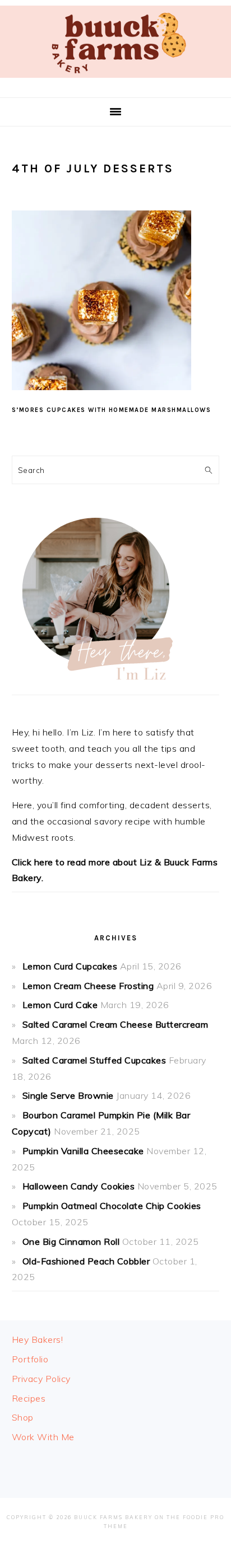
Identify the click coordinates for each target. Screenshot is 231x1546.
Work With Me (43, 1436)
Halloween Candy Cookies (78, 1186)
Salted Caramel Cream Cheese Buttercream (115, 1024)
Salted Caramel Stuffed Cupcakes (94, 1060)
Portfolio (30, 1359)
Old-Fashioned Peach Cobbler (86, 1261)
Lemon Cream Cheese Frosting (88, 985)
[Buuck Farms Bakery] (115, 80)
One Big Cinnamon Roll (71, 1241)
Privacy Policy (41, 1378)
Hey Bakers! (37, 1339)
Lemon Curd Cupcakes (70, 966)
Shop (23, 1417)
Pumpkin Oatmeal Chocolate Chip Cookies (111, 1205)
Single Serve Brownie (68, 1095)
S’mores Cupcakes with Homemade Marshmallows (111, 410)
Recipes (29, 1398)
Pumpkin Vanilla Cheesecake (83, 1150)
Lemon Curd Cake (60, 1004)
